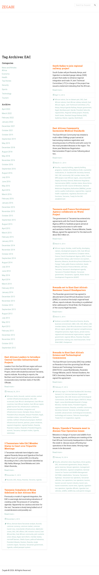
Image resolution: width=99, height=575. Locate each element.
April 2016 (6, 190)
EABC (74, 324)
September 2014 (9, 258)
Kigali (57, 110)
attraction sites (66, 462)
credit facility (76, 248)
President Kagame (79, 405)
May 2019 (6, 143)
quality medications (67, 191)
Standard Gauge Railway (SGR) (76, 115)
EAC (81, 99)
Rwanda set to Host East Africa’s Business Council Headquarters (70, 288)
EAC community (64, 175)
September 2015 (9, 220)
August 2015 (7, 224)
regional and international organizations (69, 334)
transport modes (26, 430)
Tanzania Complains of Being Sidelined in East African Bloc (20, 491)
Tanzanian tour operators (72, 478)
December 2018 (8, 147)
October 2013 (7, 305)
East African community (24, 534)
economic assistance (69, 254)
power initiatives (36, 423)
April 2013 (6, 326)
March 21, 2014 (60, 163)
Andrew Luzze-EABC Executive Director (69, 321)
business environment (63, 324)
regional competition (75, 470)
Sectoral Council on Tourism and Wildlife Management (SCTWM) (72, 472)
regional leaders (27, 425)
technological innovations (82, 413)
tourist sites (73, 486)
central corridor (30, 396)
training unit (68, 340)
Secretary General (61, 410)
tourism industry (72, 483)
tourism (87, 480)
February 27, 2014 (61, 387)
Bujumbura (76, 462)
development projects (69, 251)
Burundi (21, 396)
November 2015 (8, 211)
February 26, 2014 (13, 392)
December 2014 (8, 245)
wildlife (64, 491)
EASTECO (82, 400)
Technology (6, 94)
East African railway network (77, 102)
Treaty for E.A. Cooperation (64, 418)
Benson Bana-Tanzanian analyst (23, 524)
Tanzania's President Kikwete (65, 272)
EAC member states (78, 175)
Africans (10, 396)
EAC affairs (84, 324)
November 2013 (8, 301)
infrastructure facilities (15, 409)
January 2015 (7, 241)
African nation (60, 99)
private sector (84, 332)
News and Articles (9, 68)
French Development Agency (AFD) (73, 256)
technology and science (63, 415)
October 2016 (7, 164)
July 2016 (6, 177)
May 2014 (6, 275)
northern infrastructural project (24, 420)
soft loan (84, 267)
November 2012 (8, 339)
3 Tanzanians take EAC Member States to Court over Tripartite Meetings (21, 446)
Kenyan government (84, 107)
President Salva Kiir (83, 110)
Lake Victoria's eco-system (79, 259)
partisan (27, 423)
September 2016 (9, 169)
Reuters (23, 542)
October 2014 (7, 254)
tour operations (67, 480)
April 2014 (6, 280)
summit (10, 430)
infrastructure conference (29, 407)
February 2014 (8, 288)
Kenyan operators (73, 467)
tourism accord (60, 483)
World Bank (79, 118)
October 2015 (7, 216)
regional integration (14, 425)
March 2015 (7, 233)
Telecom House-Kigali (81, 415)
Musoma (58, 261)
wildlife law (71, 491)
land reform (26, 537)
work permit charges (83, 491)
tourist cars (83, 483)
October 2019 (7, 135)
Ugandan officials (72, 488)
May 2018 (6, 156)
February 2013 (8, 331)
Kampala (26, 412)
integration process (62, 332)
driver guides (85, 462)
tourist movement (61, 486)
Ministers (63, 470)
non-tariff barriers (26, 417)
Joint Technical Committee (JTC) (77, 105)
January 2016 (7, 203)
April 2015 (6, 228)
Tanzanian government (34, 545)
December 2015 (8, 207)
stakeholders (67, 475)
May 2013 (6, 322)
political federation (37, 539)
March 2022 (7, 113)
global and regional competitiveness (79, 329)
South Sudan (59, 115)
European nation (83, 254)
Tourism (5, 98)
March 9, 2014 (60, 244)
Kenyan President (32, 415)
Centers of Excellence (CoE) (73, 170)
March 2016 (7, 194)
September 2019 (9, 139)
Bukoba (68, 248)
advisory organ (60, 392)
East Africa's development (24, 401)
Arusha (57, 167)
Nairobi (73, 110)
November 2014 (8, 250)
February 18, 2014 (61, 457)
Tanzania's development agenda (74, 269)
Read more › (58, 90)
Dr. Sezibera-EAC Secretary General (77, 173)
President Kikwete (13, 542)
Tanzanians (68, 275)
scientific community (84, 407)
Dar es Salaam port (72, 99)
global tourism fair (13, 407)
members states (13, 417)
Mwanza (65, 261)
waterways (11, 433)
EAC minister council (32, 532)
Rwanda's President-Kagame (31, 428)
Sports (4, 89)
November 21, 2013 (14, 475)
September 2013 (9, 309)
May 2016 (6, 186)
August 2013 (7, 314)
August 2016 (7, 173)
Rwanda (86, 113)
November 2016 (8, 160)
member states (76, 183)
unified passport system (21, 547)
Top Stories (6, 81)
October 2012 (7, 343)
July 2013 (6, 318)
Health (4, 77)
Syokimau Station (61, 118)
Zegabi (8, 7)
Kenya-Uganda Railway (68, 107)
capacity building (67, 167)
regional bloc (59, 113)
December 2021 (8, 126)
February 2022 (8, 118)
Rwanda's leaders (13, 428)
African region (60, 248)
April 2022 (6, 109)
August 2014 (7, 262)
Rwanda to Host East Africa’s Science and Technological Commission (68, 355)
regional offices (69, 337)
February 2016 (8, 199)
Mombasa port (65, 110)
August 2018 (7, 152)
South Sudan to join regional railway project (68, 67)
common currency (13, 526)
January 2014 (7, 292)
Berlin (16, 396)
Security (5, 85)
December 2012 (8, 335)
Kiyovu (76, 332)
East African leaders (22, 404)
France (57, 256)
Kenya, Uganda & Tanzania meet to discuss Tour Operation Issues (71, 429)
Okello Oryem (25, 539)
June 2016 (6, 182)
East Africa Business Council (77, 326)
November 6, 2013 (13, 519)
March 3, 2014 (60, 317)
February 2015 (8, 237)
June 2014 (6, 271)
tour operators (78, 480)
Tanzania (66, 196)
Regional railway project (73, 113)
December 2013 (8, 297)
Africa (4, 70)
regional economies (62, 407)
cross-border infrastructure (25, 529)
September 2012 (9, 348)
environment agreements (68, 465)
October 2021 (7, 130)
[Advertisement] (49, 32)
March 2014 (7, 284)
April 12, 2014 (60, 95)
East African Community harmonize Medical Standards (69, 129)
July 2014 (6, 267)
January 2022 (7, 122)
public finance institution (74, 264)
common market (27, 526)
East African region (71, 178)
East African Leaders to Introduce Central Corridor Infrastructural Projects (22, 360)
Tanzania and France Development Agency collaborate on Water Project (71, 212)
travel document (79, 340)
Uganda (71, 118)
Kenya (57, 107)
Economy (6, 74)
